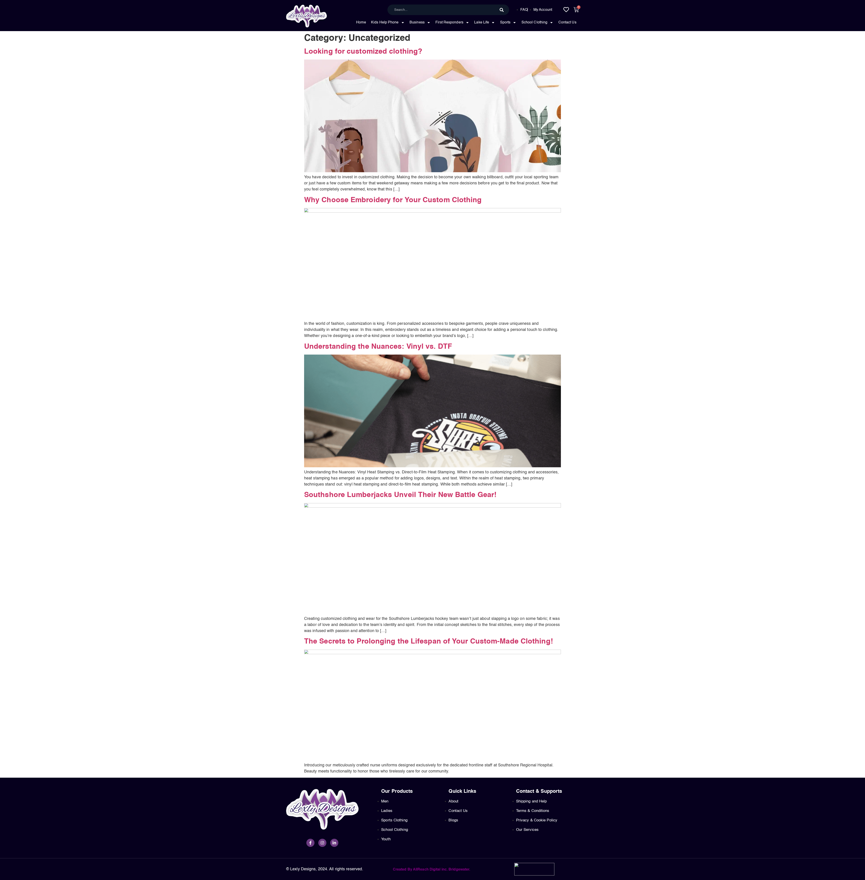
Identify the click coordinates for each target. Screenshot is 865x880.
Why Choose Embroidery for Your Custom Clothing (393, 200)
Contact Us (567, 22)
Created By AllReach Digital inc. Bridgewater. (431, 869)
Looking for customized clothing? (363, 51)
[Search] (501, 10)
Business (417, 22)
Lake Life (481, 22)
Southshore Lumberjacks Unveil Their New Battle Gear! (400, 495)
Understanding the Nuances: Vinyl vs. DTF (378, 346)
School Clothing (534, 22)
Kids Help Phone (385, 22)
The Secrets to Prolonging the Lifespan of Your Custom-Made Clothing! (428, 641)
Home (361, 22)
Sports (505, 22)
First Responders (449, 22)
